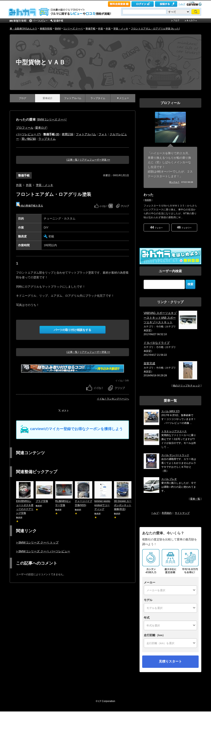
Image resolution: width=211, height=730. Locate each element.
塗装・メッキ (120, 28)
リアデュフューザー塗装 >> (94, 159)
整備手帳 (90, 28)
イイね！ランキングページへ (113, 398)
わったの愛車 (26, 119)
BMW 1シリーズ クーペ (52, 119)
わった (149, 194)
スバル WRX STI (170, 411)
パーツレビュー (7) (28, 134)
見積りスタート (170, 661)
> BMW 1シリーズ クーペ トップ (37, 542)
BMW (58, 28)
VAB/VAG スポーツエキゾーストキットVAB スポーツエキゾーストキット (160, 317)
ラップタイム (97, 98)
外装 (100, 28)
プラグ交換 (42, 501)
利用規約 (167, 513)
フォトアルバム (72, 98)
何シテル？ (174, 182)
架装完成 (149, 363)
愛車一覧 (195, 498)
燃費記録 (67, 134)
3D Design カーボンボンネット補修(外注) (122, 505)
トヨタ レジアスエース (174, 431)
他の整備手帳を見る (31, 205)
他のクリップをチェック (186, 385)
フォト (102, 134)
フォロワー (184, 227)
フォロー (156, 227)
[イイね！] (100, 206)
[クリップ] (122, 206)
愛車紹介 (48, 98)
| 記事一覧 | (72, 159)
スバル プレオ (169, 479)
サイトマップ (182, 513)
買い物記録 (28, 138)
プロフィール (24, 127)
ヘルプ (181, 4)
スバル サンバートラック (175, 455)
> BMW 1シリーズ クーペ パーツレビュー (43, 551)
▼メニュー (123, 98)
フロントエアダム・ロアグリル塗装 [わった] (155, 28)
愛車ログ (41, 127)
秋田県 (148, 200)
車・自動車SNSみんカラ (23, 28)
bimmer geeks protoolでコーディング (102, 505)
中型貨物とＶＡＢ (41, 62)
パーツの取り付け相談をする (72, 329)
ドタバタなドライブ (157, 342)
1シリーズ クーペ (73, 28)
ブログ (22, 98)
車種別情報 (46, 28)
